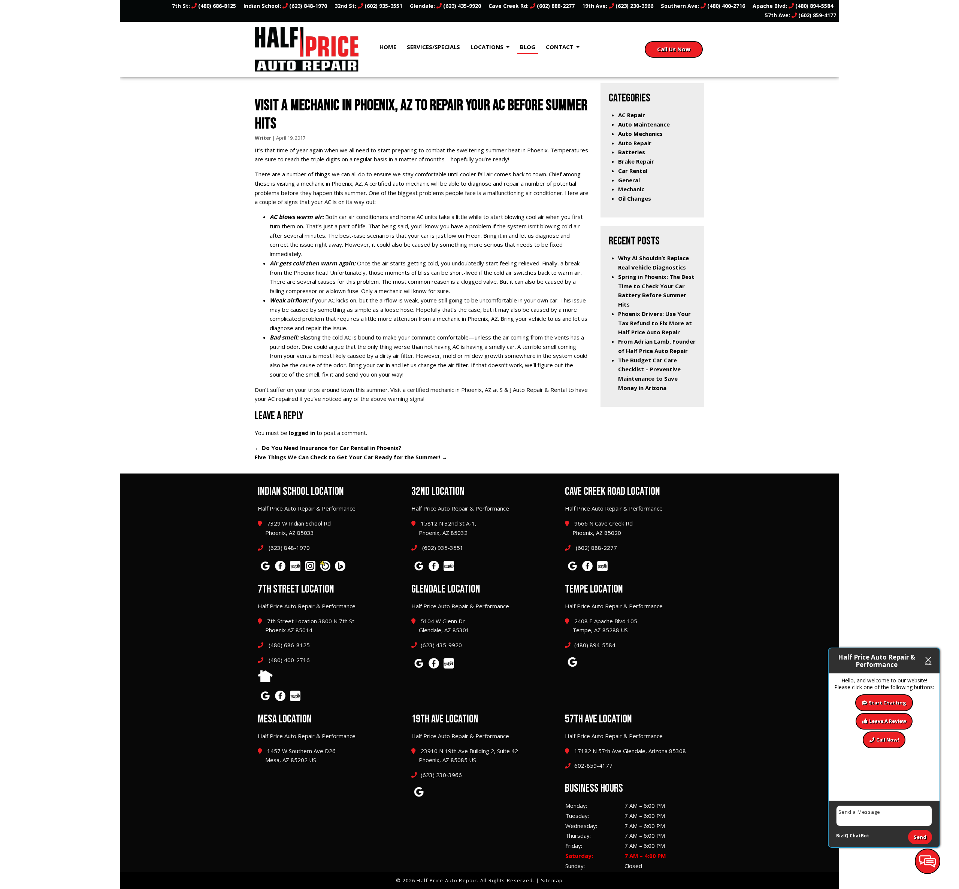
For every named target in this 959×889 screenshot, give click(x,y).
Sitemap (552, 880)
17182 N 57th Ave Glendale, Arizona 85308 (629, 751)
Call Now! (887, 739)
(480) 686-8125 (216, 5)
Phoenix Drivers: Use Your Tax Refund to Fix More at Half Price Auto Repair (655, 323)
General (629, 180)
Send (920, 837)
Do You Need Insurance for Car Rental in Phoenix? (328, 447)
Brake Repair (636, 161)
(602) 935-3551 (382, 5)
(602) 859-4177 (816, 15)
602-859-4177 (593, 765)
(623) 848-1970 (307, 5)
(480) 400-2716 (725, 5)
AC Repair (631, 115)
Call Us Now (673, 49)
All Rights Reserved (506, 880)
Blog (527, 47)
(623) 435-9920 (461, 5)
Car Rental (632, 170)
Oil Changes (634, 198)
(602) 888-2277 (555, 5)
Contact (560, 47)
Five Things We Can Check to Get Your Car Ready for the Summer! (351, 457)
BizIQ (842, 835)
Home (387, 47)
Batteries (631, 152)
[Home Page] (307, 49)
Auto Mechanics (640, 133)
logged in (302, 432)
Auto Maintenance (644, 124)
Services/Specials (433, 47)
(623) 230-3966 (633, 5)
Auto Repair (634, 143)
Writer (263, 137)
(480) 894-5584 (813, 5)
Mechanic (631, 189)
